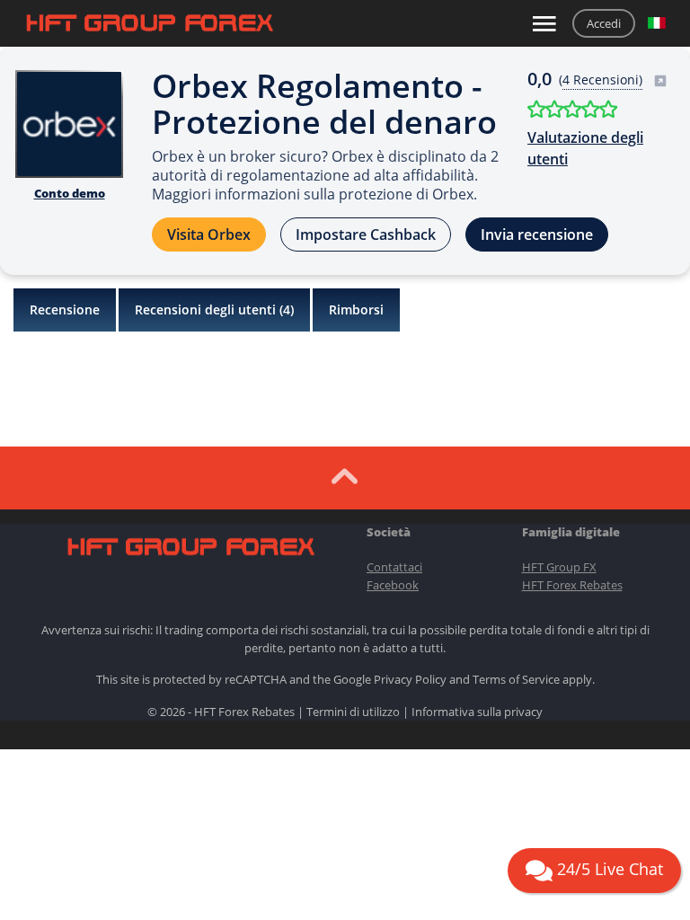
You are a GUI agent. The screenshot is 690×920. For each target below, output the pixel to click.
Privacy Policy (410, 679)
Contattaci (394, 567)
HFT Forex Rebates (572, 585)
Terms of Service (516, 679)
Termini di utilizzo (353, 711)
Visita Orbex (209, 234)
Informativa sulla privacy (477, 711)
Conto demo (69, 193)
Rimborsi (356, 309)
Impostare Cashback (366, 234)
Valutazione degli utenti (585, 148)
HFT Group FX (559, 567)
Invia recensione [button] (537, 234)
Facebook (393, 585)
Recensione (65, 309)
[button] (657, 23)
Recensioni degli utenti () (214, 309)
